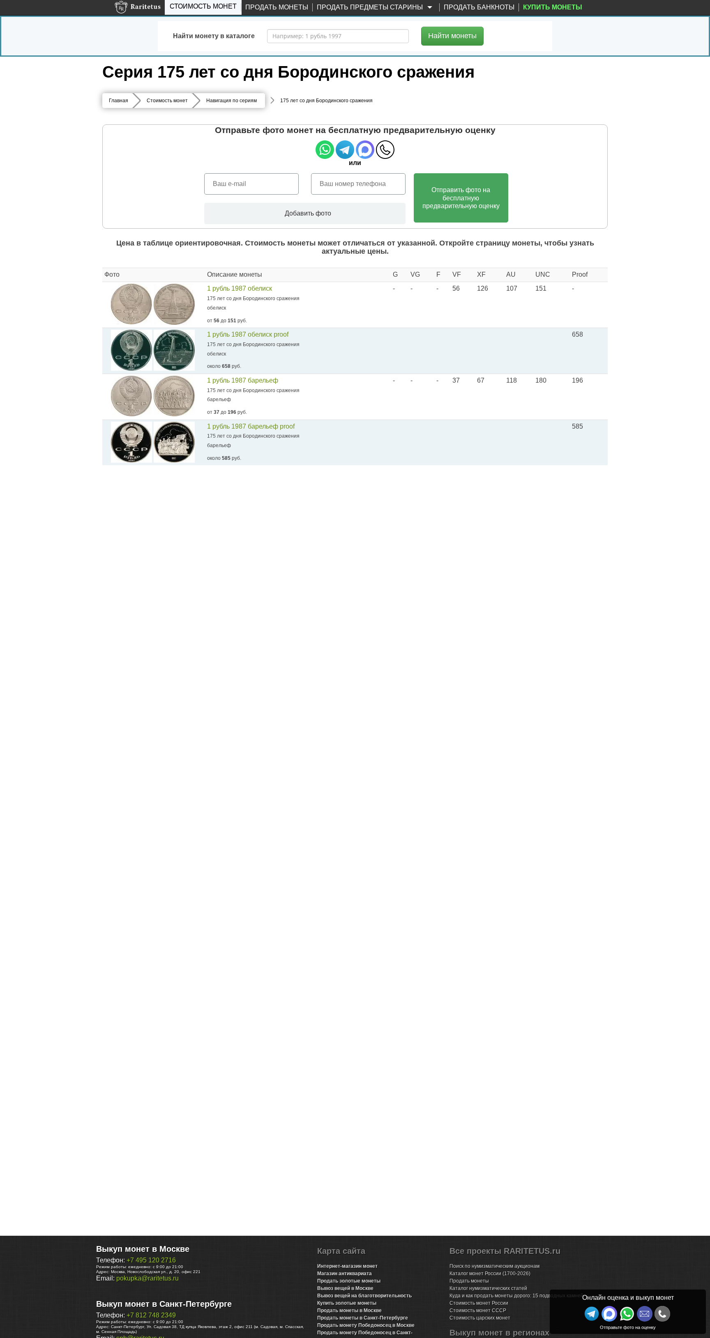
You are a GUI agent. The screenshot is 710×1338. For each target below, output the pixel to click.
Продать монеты (276, 7)
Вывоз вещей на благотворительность (364, 1296)
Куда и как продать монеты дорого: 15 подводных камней (516, 1296)
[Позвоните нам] (662, 1314)
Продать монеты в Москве (349, 1310)
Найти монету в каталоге (214, 35)
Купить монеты (552, 7)
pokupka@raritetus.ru (147, 1278)
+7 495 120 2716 (151, 1260)
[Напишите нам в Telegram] (591, 1314)
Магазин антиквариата (344, 1273)
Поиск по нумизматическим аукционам (494, 1266)
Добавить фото (307, 213)
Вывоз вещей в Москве (345, 1288)
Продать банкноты (479, 7)
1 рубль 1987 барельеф (242, 380)
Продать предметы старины (370, 7)
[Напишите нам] (609, 1314)
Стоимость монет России (479, 1303)
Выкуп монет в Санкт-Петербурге (164, 1303)
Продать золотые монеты (348, 1281)
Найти (452, 36)
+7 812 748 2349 (151, 1315)
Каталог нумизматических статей (488, 1288)
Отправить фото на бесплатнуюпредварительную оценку (461, 197)
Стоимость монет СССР (478, 1310)
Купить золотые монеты (346, 1303)
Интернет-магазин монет (347, 1266)
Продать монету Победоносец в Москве (366, 1325)
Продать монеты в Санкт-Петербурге (362, 1318)
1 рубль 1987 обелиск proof (247, 334)
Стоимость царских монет (480, 1318)
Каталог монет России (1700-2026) (490, 1273)
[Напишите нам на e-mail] (644, 1314)
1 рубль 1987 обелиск (239, 288)
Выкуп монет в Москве (142, 1248)
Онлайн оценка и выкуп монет (628, 1297)
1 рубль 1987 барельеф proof (251, 426)
